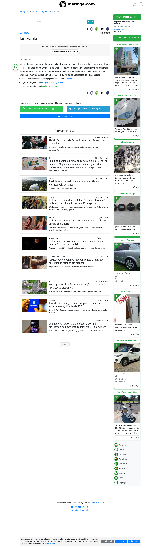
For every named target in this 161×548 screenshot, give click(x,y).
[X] (84, 507)
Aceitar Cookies (134, 541)
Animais (122, 473)
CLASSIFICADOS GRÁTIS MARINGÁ (127, 38)
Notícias (35, 12)
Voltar (65, 344)
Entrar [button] (141, 5)
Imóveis (122, 450)
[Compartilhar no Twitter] (102, 29)
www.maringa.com (98, 503)
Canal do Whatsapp (49, 86)
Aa (15, 67)
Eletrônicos (123, 464)
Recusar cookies (121, 541)
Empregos (122, 483)
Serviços (122, 468)
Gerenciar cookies (107, 541)
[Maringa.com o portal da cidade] (77, 4)
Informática (123, 454)
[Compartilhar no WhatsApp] (97, 29)
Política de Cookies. (50, 543)
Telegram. (69, 79)
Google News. (58, 82)
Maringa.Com (24, 12)
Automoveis (123, 445)
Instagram (45, 82)
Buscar (90, 22)
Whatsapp (57, 79)
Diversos (122, 478)
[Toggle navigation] (19, 4)
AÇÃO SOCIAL (46, 12)
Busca (135, 5)
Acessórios (123, 459)
